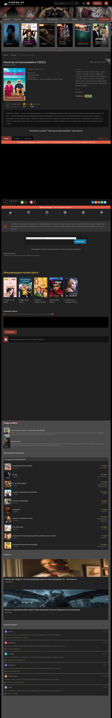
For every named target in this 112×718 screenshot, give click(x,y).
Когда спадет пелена (15, 682)
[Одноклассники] (95, 202)
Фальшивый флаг (13, 671)
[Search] (77, 3)
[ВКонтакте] (92, 202)
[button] (54, 48)
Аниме (74, 19)
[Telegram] (105, 202)
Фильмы (17, 19)
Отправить (10, 332)
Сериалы (39, 19)
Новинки (28, 19)
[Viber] (99, 202)
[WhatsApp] (102, 202)
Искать (80, 241)
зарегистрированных (27, 142)
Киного (6, 55)
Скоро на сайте (10, 423)
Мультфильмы (52, 19)
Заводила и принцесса (16, 660)
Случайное (104, 19)
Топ (83, 19)
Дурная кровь (12, 693)
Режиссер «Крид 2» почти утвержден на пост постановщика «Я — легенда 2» (41, 579)
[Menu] (106, 3)
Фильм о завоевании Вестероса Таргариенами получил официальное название (42, 609)
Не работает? (103, 138)
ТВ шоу (65, 19)
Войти (97, 3)
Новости (92, 19)
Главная (7, 19)
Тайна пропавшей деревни (17, 638)
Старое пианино (13, 649)
